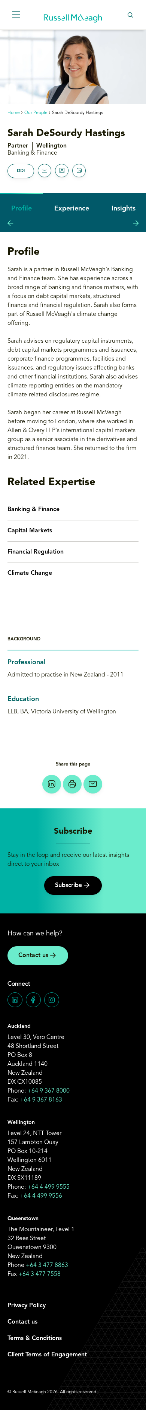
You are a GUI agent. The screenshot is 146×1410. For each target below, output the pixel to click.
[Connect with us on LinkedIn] (14, 999)
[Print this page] (72, 784)
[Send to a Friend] (92, 784)
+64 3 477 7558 (39, 1274)
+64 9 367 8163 (41, 1100)
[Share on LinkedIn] (51, 784)
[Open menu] (15, 14)
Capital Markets (29, 531)
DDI (21, 171)
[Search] (130, 14)
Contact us (33, 956)
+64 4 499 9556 (41, 1196)
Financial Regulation (35, 552)
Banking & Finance (33, 510)
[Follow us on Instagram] (51, 999)
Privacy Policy (26, 1306)
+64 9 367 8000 (48, 1091)
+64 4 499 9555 (48, 1187)
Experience (71, 208)
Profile (21, 208)
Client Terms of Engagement (47, 1355)
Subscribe (68, 885)
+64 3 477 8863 (47, 1265)
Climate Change (29, 573)
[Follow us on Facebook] (33, 999)
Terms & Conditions (34, 1338)
